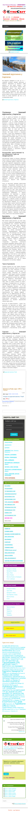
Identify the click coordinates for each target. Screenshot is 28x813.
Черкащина (9, 615)
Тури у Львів (10, 572)
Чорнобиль (14, 711)
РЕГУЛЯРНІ (7, 485)
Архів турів (8, 520)
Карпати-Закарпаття (12, 672)
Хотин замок (16, 709)
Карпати (8, 609)
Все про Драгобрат (10, 661)
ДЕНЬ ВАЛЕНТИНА (9, 536)
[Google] (15, 15)
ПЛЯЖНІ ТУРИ (8, 512)
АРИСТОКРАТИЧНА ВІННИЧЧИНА (13, 650)
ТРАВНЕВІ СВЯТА (9, 547)
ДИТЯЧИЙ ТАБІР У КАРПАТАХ (10, 665)
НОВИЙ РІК (7, 528)
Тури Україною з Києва (12, 594)
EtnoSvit (23, 803)
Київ (9, 673)
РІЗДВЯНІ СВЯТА (9, 531)
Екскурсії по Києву (11, 588)
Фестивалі (8, 709)
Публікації (9, 686)
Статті (8, 598)
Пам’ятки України (11, 607)
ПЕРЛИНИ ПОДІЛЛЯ (11, 681)
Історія (6, 646)
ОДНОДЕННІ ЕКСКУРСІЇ (10, 493)
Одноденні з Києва (11, 592)
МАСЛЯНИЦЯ (8, 539)
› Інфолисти (14, 19)
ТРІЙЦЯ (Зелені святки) (10, 550)
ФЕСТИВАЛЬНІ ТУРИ (10, 504)
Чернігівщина (7, 711)
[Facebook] (19, 15)
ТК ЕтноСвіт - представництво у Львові (13, 747)
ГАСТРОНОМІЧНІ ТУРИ (10, 515)
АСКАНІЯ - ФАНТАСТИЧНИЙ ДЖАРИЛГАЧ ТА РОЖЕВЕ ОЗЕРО (11, 652)
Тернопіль (10, 704)
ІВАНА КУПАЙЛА (9, 555)
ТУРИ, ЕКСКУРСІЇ (12, 502)
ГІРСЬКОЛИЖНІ (8, 488)
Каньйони (21, 669)
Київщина (9, 613)
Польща (15, 685)
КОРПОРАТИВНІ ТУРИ (10, 499)
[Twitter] (23, 15)
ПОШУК (14, 434)
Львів (22, 673)
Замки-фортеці (12, 668)
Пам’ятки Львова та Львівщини (14, 576)
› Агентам (16, 17)
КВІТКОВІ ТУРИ (8, 518)
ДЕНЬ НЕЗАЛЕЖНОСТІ (10, 558)
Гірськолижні (11, 662)
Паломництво (6, 683)
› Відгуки (21, 19)
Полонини (7, 685)
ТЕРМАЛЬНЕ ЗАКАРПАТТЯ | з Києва (11, 699)
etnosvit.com (21, 731)
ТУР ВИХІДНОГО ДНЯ (10, 491)
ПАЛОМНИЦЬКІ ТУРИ (10, 510)
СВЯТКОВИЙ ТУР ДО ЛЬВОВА (13, 691)
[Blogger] (25, 15)
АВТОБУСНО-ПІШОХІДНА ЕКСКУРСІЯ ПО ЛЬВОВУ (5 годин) (13, 647)
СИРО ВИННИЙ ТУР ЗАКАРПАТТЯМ (13, 693)
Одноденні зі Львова (11, 570)
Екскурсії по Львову (11, 568)
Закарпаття (9, 611)
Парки (13, 683)
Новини (7, 675)
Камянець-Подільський (11, 669)
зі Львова (12, 389)
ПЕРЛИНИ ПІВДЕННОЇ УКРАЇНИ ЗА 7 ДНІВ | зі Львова (14, 679)
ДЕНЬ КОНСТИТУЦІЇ (10, 552)
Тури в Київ (9, 590)
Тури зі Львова (10, 574)
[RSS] (13, 15)
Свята (7, 698)
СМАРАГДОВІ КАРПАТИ (14, 695)
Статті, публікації (11, 578)
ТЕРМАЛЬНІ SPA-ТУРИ (10, 507)
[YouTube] (17, 15)
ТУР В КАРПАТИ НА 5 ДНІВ (13, 702)
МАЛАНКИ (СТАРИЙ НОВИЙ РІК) (12, 534)
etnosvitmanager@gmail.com (10, 748)
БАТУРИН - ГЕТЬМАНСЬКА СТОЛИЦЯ (12, 654)
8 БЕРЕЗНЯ (7, 542)
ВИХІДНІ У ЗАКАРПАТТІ (12, 659)
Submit (6, 773)
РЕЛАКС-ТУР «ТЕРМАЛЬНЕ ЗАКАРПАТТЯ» (13, 688)
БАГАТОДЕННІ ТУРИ (10, 496)
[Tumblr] (21, 15)
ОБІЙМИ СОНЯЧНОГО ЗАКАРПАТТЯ (13, 676)
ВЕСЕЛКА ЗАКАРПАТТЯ (13, 657)
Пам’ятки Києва (10, 596)
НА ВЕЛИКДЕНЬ (9, 544)
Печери (20, 683)
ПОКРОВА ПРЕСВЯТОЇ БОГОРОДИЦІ (14, 560)
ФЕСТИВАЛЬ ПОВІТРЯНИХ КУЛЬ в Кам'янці (13, 707)
